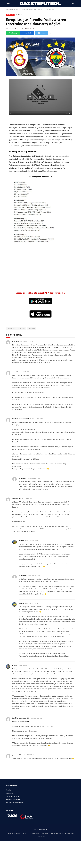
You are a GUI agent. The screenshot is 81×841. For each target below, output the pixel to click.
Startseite (8, 9)
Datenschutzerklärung (12, 796)
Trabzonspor (44, 833)
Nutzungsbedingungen (13, 799)
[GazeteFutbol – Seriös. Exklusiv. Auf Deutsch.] (40, 3)
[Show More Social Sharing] (51, 33)
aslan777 (15, 372)
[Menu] (8, 3)
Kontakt (8, 790)
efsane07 (21, 603)
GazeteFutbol (41, 836)
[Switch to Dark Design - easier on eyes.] (70, 3)
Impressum (9, 793)
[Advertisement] (40, 272)
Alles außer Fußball (69, 833)
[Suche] (73, 3)
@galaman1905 (25, 721)
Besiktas (18, 833)
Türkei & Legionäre (55, 833)
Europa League (11, 328)
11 (20, 28)
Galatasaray (31, 328)
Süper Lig (10, 833)
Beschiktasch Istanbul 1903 (21, 419)
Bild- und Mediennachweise (14, 802)
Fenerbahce (10, 14)
